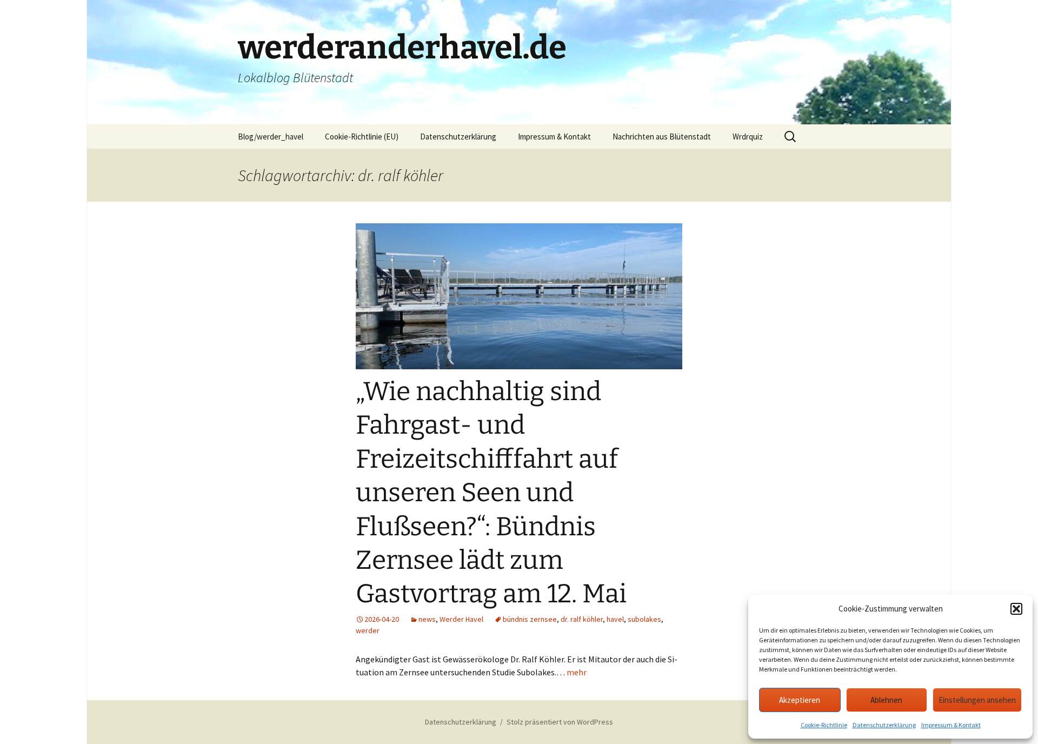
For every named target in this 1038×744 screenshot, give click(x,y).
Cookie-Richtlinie (824, 725)
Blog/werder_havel (270, 136)
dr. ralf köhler (582, 619)
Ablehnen (886, 700)
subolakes (644, 619)
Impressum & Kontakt (951, 725)
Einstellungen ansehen (977, 700)
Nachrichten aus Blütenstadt (662, 136)
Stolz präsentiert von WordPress (560, 722)
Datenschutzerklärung (884, 725)
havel (615, 619)
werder (368, 630)
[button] (1016, 608)
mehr (577, 672)
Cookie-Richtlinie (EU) (361, 136)
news (427, 619)
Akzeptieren (799, 700)
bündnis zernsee (530, 619)
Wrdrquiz (748, 136)
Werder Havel (461, 619)
